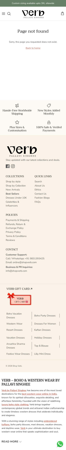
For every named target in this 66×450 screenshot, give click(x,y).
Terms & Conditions (16, 236)
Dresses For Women (45, 323)
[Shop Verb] (33, 13)
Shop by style (13, 181)
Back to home (33, 48)
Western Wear (14, 323)
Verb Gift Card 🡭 (19, 288)
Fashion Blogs (42, 197)
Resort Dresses (14, 329)
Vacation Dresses (15, 337)
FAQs (38, 201)
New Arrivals (13, 189)
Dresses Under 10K (16, 197)
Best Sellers (12, 193)
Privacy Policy (13, 232)
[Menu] (3, 13)
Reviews (10, 240)
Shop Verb (17, 366)
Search (38, 181)
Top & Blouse (41, 345)
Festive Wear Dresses (18, 353)
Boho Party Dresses (44, 315)
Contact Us (40, 193)
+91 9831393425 (34, 258)
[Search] (10, 13)
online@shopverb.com (25, 262)
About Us (40, 185)
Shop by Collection (16, 185)
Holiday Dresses (43, 337)
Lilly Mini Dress (42, 353)
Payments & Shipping (17, 220)
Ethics (38, 189)
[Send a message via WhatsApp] (60, 444)
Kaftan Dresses (42, 329)
